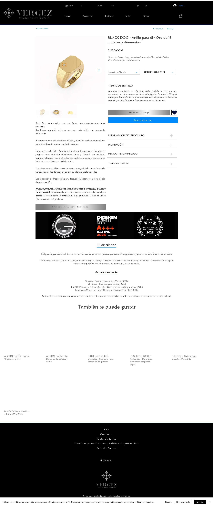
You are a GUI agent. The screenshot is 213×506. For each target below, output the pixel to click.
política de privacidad (144, 501)
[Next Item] (98, 70)
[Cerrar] (209, 501)
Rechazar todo (183, 501)
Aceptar (200, 501)
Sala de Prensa (106, 448)
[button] (108, 15)
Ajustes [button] (168, 501)
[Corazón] (174, 112)
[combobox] (74, 5)
